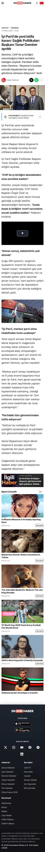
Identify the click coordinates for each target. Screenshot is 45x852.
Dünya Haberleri (8, 784)
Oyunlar (27, 776)
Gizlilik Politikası (8, 823)
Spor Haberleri (7, 772)
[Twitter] (5, 747)
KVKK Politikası (8, 819)
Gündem (15, 28)
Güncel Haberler (8, 768)
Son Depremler (30, 784)
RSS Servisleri (29, 788)
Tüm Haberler (7, 788)
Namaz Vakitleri (30, 780)
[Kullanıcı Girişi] (37, 3)
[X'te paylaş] (31, 80)
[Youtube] (22, 747)
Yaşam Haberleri (8, 780)
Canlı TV (27, 768)
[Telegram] (38, 747)
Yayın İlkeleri (7, 815)
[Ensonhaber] (22, 3)
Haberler (5, 28)
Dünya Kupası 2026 (10, 792)
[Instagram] (13, 747)
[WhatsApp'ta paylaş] (36, 80)
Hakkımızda (6, 803)
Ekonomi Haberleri (9, 776)
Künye (4, 807)
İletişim (4, 811)
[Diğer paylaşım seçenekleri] (41, 80)
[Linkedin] (22, 754)
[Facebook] (30, 747)
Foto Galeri (28, 772)
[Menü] (3, 3)
